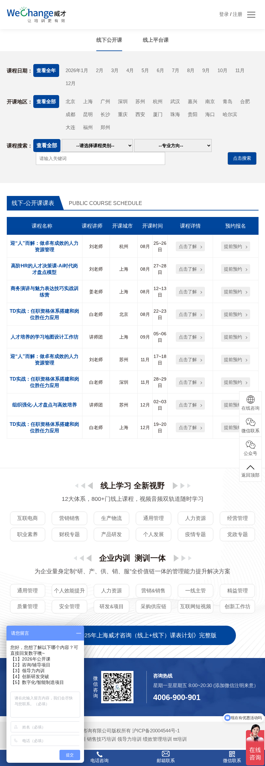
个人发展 (153, 534)
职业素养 (27, 534)
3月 (115, 70)
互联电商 (27, 518)
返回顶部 (250, 475)
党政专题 (237, 534)
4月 (130, 70)
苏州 (140, 101)
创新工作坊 (237, 606)
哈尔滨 (230, 114)
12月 (71, 83)
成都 (70, 114)
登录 (224, 14)
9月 (206, 70)
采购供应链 (153, 606)
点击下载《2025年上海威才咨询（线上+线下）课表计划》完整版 (133, 635)
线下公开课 (109, 40)
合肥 (245, 101)
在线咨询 (250, 408)
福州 (88, 127)
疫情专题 (195, 534)
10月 (222, 70)
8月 (191, 70)
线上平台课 (156, 40)
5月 (145, 70)
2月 (99, 70)
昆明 (88, 114)
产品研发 (111, 534)
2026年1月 (77, 70)
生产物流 (111, 518)
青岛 (227, 101)
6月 (160, 70)
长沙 (105, 114)
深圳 (123, 101)
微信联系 (232, 760)
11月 (240, 70)
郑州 (105, 127)
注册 (237, 14)
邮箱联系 (166, 760)
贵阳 (192, 114)
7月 (175, 70)
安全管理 (69, 606)
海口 (210, 114)
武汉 (175, 101)
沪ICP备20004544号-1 (156, 730)
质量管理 (27, 606)
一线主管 (195, 590)
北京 (70, 101)
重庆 (123, 114)
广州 (105, 101)
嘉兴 (192, 101)
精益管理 (237, 590)
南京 (210, 101)
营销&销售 (153, 590)
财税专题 (69, 534)
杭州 (158, 101)
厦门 (158, 114)
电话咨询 (99, 760)
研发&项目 (112, 606)
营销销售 (69, 518)
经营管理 (237, 518)
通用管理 (153, 518)
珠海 (175, 114)
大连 (70, 127)
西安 (140, 114)
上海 (88, 101)
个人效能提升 (69, 590)
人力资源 (195, 518)
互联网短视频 (195, 606)
